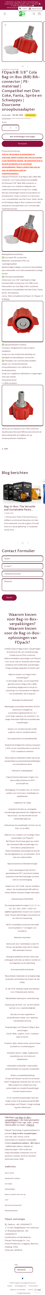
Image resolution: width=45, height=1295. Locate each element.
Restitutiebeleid (11, 1210)
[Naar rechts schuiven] (27, 66)
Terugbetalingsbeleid (23, 1293)
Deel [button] (6, 449)
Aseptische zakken (12, 1178)
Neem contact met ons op (15, 1194)
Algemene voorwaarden (18, 1289)
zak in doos (9, 1173)
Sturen (9, 597)
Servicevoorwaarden (13, 1205)
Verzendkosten (6, 118)
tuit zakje (8, 1184)
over (6, 1200)
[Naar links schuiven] (17, 66)
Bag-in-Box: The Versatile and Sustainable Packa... (19, 508)
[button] (4, 13)
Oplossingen (10, 1189)
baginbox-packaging (21, 1283)
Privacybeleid (33, 1286)
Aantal (4, 122)
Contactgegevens (20, 1286)
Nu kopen (22, 144)
